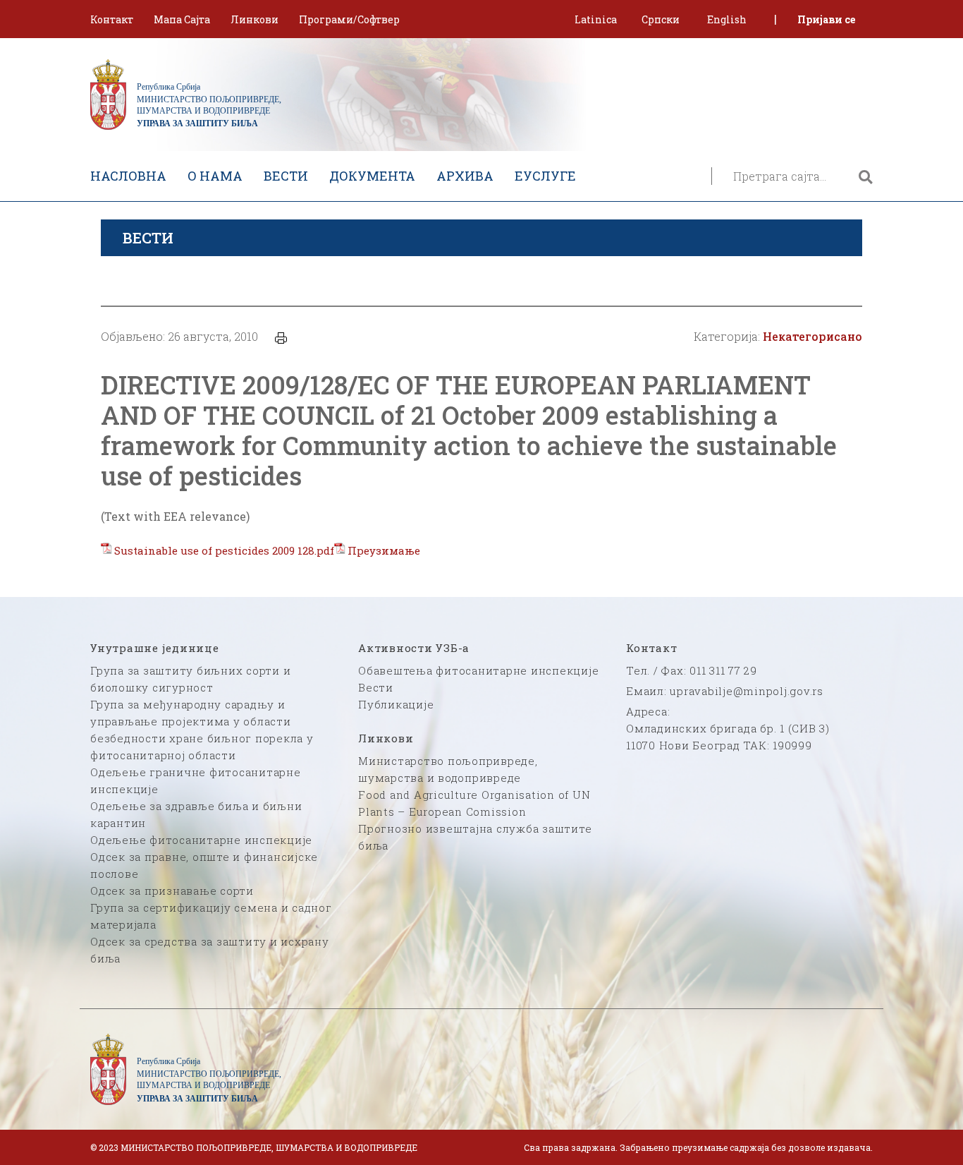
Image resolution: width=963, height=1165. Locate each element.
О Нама (215, 175)
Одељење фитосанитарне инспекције (201, 840)
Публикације (396, 704)
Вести (286, 175)
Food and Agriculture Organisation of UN (474, 794)
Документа (372, 175)
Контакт (111, 19)
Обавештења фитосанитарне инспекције (478, 670)
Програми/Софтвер (349, 19)
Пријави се (826, 19)
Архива (464, 175)
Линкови (254, 19)
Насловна (128, 175)
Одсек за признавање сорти (172, 890)
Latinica (596, 19)
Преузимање (384, 550)
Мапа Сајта (182, 19)
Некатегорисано (812, 336)
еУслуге (545, 175)
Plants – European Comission (442, 811)
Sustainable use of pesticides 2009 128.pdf (224, 550)
